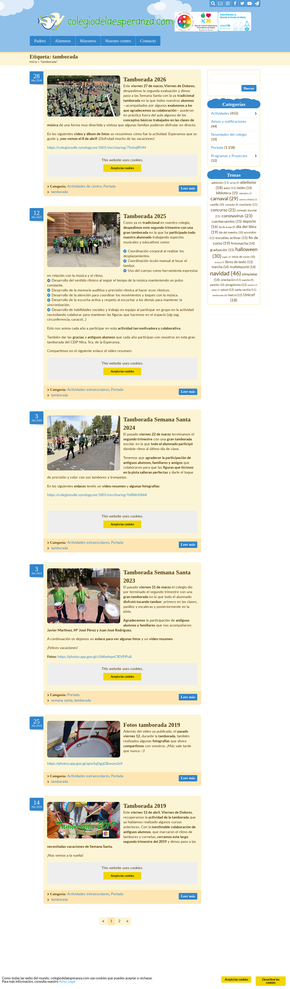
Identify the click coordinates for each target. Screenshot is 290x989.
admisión (220, 182)
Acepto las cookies (122, 168)
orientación (231, 280)
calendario (245, 193)
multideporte (243, 267)
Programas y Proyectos (229, 156)
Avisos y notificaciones (228, 122)
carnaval (224, 199)
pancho (248, 280)
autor (230, 188)
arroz (234, 183)
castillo (217, 205)
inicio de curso (243, 257)
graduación (222, 250)
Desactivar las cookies (270, 981)
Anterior (103, 921)
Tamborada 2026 (144, 79)
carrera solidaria (248, 200)
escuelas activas (231, 238)
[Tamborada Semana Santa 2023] (83, 595)
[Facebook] (235, 3)
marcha (220, 267)
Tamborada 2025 (144, 216)
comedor (231, 205)
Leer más (188, 188)
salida (215, 290)
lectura (219, 263)
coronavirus (237, 216)
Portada (109, 186)
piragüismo (236, 284)
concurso (223, 210)
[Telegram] (256, 3)
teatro (235, 295)
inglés (226, 257)
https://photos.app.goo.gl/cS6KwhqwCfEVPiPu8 (95, 657)
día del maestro (231, 232)
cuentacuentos (227, 221)
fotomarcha (243, 243)
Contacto (148, 40)
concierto (248, 204)
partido (217, 285)
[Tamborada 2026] (83, 96)
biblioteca (227, 193)
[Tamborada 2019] (83, 820)
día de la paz (227, 227)
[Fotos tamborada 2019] (83, 739)
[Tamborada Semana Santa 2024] (83, 442)
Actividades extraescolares (88, 390)
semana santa (61, 700)
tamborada (59, 192)
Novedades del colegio (229, 135)
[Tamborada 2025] (83, 239)
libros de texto (239, 262)
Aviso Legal (67, 981)
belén (244, 188)
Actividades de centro (84, 186)
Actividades (220, 114)
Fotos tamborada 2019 (151, 724)
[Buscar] (213, 3)
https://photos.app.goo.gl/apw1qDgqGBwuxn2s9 (85, 764)
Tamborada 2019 (144, 806)
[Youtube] (249, 3)
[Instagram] (227, 3)
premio (252, 285)
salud (227, 289)
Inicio (33, 61)
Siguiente (127, 921)
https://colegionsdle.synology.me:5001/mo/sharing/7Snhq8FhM (96, 148)
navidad (225, 274)
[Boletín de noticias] (220, 3)
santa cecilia (245, 289)
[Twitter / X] (242, 3)
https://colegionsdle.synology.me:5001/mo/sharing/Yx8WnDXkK (97, 495)
